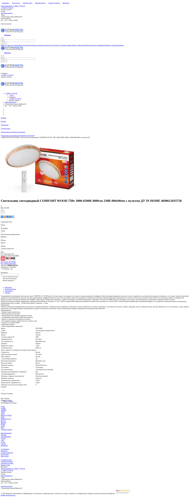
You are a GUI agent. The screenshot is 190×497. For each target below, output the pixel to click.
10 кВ (3, 442)
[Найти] (5, 43)
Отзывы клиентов (7, 452)
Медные (3, 435)
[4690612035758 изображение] (40, 196)
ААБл (3, 406)
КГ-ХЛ (3, 421)
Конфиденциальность (8, 495)
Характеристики (10, 289)
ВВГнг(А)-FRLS (6, 415)
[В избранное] (2, 210)
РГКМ (3, 424)
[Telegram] (13, 217)
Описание (8, 287)
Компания (4, 445)
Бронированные (6, 433)
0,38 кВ (3, 444)
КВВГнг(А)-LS (6, 419)
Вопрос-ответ (5, 465)
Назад (11, 95)
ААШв (3, 408)
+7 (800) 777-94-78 (18, 6)
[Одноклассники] (5, 217)
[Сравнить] (2, 212)
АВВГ (3, 412)
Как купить (5, 456)
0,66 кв (3, 438)
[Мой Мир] (7, 217)
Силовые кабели (6, 429)
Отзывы (7, 293)
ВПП (2, 417)
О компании (5, 449)
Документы (9, 291)
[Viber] (10, 217)
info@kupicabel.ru (6, 6)
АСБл (3, 413)
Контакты (4, 451)
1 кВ (2, 440)
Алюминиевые (6, 437)
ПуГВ (3, 426)
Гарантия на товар (7, 463)
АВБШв (3, 410)
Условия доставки (7, 461)
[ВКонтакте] (2, 217)
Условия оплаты (6, 460)
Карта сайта (5, 454)
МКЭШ (3, 422)
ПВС (2, 428)
